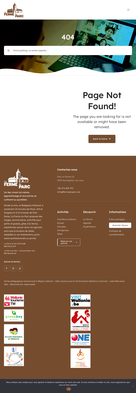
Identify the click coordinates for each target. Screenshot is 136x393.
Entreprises (63, 230)
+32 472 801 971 (65, 188)
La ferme (87, 219)
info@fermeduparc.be (68, 192)
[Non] (132, 386)
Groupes (61, 226)
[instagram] (13, 268)
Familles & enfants (66, 219)
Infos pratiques (117, 219)
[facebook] (6, 268)
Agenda (87, 223)
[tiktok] (20, 268)
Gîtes (60, 234)
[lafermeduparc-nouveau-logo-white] (17, 169)
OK (68, 389)
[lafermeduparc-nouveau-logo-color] (14, 3)
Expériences (89, 226)
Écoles (60, 223)
